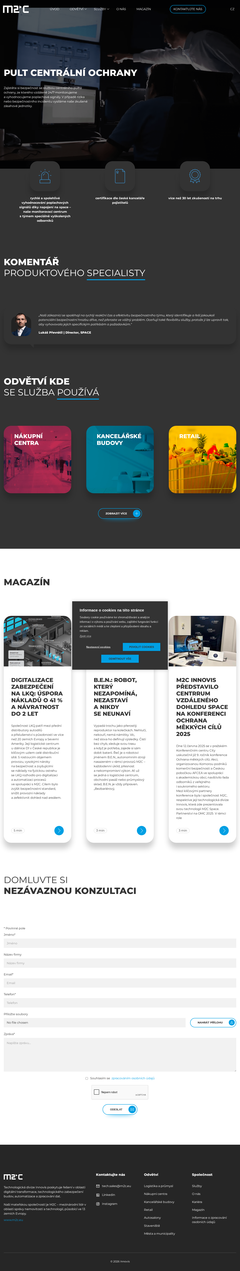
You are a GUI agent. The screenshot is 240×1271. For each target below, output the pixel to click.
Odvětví (76, 9)
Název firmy (13, 954)
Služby (100, 9)
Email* (8, 974)
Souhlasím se (122, 1078)
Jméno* (9, 934)
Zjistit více (85, 636)
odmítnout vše (120, 658)
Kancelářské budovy (159, 1202)
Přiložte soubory (16, 1014)
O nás (121, 9)
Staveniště (152, 1226)
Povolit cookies (141, 647)
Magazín (143, 9)
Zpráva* (9, 1034)
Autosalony (152, 1217)
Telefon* (10, 994)
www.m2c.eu (13, 1220)
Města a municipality (159, 1233)
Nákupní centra (155, 1194)
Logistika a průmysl (158, 1186)
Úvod (54, 9)
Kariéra (197, 1202)
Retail (148, 1210)
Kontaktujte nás (187, 9)
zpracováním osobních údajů (133, 1078)
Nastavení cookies (98, 647)
